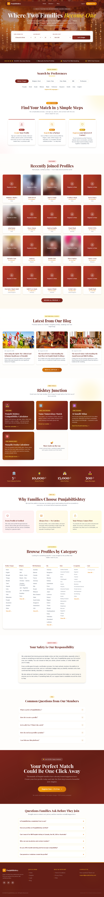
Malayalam (9, 597)
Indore (48, 602)
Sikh (21, 572)
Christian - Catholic (25, 580)
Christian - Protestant (22, 584)
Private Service (77, 589)
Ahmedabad (50, 589)
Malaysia (35, 591)
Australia (35, 569)
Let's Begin (81, 37)
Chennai (49, 569)
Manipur (62, 603)
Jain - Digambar (24, 588)
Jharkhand (62, 591)
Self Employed (77, 591)
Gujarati (8, 586)
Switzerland (36, 605)
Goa (61, 581)
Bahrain (35, 572)
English (80, 87)
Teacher (76, 576)
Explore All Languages (51, 89)
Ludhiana (49, 622)
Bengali (8, 575)
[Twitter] (8, 882)
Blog (58, 3)
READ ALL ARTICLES (51, 369)
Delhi (48, 575)
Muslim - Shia (23, 578)
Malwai (42, 87)
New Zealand (36, 594)
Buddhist (22, 593)
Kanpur (49, 597)
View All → (9, 611)
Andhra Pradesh (64, 569)
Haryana (62, 586)
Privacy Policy (58, 875)
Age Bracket (36, 34)
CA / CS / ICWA (77, 581)
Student (76, 569)
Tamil (7, 583)
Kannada (8, 591)
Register (31, 875)
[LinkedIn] (12, 882)
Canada (35, 575)
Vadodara (49, 616)
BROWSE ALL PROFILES (51, 300)
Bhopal (49, 608)
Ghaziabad (50, 619)
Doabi (35, 87)
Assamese (8, 602)
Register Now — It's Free (51, 789)
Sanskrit (8, 605)
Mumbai (49, 578)
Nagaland (62, 610)
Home (44, 3)
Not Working (77, 593)
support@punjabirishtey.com (88, 875)
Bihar (61, 576)
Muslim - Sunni (23, 575)
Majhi (47, 87)
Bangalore (49, 572)
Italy (34, 586)
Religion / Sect (57, 34)
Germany (35, 580)
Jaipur (48, 591)
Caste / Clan (50, 81)
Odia (7, 594)
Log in (83, 3)
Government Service (79, 586)
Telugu (8, 578)
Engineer (76, 572)
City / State (63, 81)
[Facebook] (4, 882)
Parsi (21, 596)
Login (30, 878)
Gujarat (62, 584)
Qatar (34, 597)
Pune (48, 586)
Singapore (36, 602)
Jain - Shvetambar (24, 590)
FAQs (56, 878)
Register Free (91, 3)
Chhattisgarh (63, 579)
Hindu (21, 569)
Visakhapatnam (51, 611)
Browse (51, 3)
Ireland (35, 583)
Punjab (62, 615)
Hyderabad (50, 583)
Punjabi (24, 87)
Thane (48, 605)
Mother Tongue (21, 81)
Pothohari (54, 87)
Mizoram (62, 608)
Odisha (62, 613)
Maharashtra (63, 601)
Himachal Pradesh (64, 589)
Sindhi (68, 87)
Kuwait (35, 589)
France (35, 578)
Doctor (75, 574)
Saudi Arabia (36, 600)
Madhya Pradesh (64, 598)
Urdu (74, 87)
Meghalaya (63, 606)
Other (7, 608)
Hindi (30, 87)
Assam (62, 574)
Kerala (61, 596)
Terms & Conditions (60, 872)
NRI (73, 81)
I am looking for (18, 34)
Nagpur (49, 600)
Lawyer (76, 579)
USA (34, 608)
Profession (83, 81)
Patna (48, 613)
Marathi (8, 580)
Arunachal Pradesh (64, 572)
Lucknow (49, 594)
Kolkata (49, 580)
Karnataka (62, 593)
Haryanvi (61, 87)
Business (76, 584)
